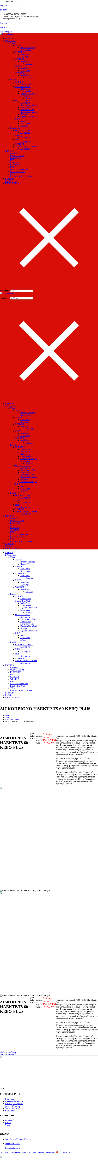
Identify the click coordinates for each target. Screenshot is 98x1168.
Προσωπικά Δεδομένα (14, 1101)
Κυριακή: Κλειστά (12, 1148)
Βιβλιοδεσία (25, 89)
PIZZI (17, 135)
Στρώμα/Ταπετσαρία (28, 93)
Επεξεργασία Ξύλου (28, 105)
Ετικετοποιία (25, 91)
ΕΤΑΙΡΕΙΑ (9, 178)
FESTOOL (19, 59)
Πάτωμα (23, 114)
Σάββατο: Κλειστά (12, 1143)
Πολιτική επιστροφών (14, 1104)
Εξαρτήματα (25, 103)
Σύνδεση (3, 27)
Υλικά (12, 43)
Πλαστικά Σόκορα (27, 47)
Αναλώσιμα (25, 54)
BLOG (8, 181)
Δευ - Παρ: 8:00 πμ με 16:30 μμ (18, 1139)
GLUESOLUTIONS (24, 130)
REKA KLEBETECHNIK (26, 146)
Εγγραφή (3, 23)
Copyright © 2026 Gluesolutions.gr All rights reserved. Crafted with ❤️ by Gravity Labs (36, 1152)
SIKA (17, 119)
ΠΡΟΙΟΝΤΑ (10, 41)
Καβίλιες (29, 64)
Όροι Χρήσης (10, 1099)
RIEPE (18, 66)
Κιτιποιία (29, 98)
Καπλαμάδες (25, 50)
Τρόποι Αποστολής (13, 1108)
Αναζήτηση (4, 291)
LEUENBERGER (22, 87)
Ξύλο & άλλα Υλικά (28, 112)
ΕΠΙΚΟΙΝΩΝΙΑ (12, 183)
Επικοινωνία (10, 1110)
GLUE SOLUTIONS (19, 169)
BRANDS (9, 151)
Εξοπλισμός (25, 57)
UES (17, 139)
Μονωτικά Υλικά (27, 110)
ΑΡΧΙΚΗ (9, 38)
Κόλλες (13, 80)
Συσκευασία (25, 96)
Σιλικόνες (24, 126)
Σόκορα (18, 45)
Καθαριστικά (25, 84)
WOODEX (20, 73)
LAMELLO (20, 52)
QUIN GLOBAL (22, 100)
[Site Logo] (7, 34)
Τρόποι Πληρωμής (12, 1106)
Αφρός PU (24, 121)
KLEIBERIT (15, 158)
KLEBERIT (20, 82)
